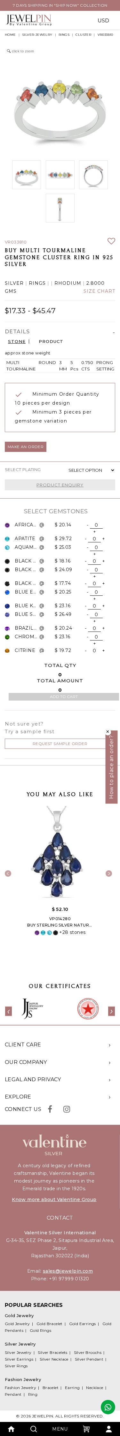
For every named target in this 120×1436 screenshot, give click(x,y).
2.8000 (95, 283)
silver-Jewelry (37, 35)
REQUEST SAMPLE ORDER (60, 743)
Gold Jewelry (17, 1323)
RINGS (64, 35)
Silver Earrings (19, 1359)
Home (10, 35)
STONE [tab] (17, 341)
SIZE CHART (99, 291)
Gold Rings (40, 1330)
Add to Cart (64, 696)
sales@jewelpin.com (68, 1271)
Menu (60, 1429)
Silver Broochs (88, 1352)
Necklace (94, 1387)
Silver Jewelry (18, 1352)
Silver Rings (16, 1365)
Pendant (13, 1394)
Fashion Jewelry (20, 1387)
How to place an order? (111, 767)
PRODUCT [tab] (51, 341)
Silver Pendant (89, 1359)
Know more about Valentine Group (54, 1199)
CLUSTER (83, 35)
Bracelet (51, 1387)
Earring (72, 1387)
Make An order (26, 446)
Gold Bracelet (49, 1323)
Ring (33, 1394)
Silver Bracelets (52, 1352)
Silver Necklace (54, 1359)
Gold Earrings (82, 1323)
